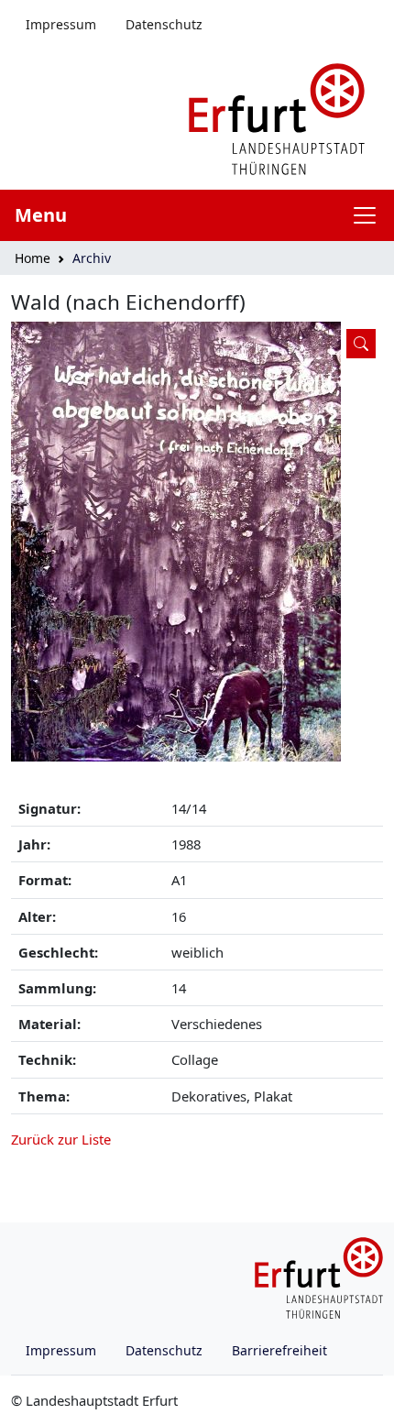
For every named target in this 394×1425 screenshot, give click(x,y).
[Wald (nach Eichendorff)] (197, 542)
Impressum (61, 24)
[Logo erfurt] (277, 117)
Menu (41, 215)
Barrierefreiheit (279, 1350)
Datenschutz (164, 24)
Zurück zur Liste (61, 1139)
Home (32, 258)
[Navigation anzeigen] (372, 215)
